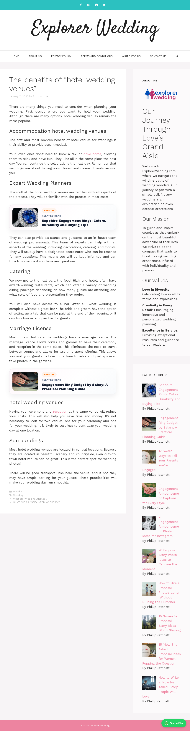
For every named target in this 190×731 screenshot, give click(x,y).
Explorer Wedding (95, 29)
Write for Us (131, 56)
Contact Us (158, 56)
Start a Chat (177, 723)
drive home (92, 154)
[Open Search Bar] (177, 56)
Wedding (18, 491)
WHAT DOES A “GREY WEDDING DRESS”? (36, 502)
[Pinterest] (96, 5)
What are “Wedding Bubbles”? (30, 498)
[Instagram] (88, 5)
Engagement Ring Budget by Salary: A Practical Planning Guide (75, 387)
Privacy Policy (61, 56)
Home (15, 56)
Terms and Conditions (97, 56)
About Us (35, 56)
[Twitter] (104, 5)
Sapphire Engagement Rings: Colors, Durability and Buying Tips (74, 223)
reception (60, 411)
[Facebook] (81, 5)
